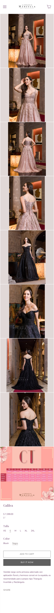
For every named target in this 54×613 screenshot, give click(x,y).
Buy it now (27, 562)
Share (6, 590)
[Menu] (5, 7)
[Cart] (49, 7)
